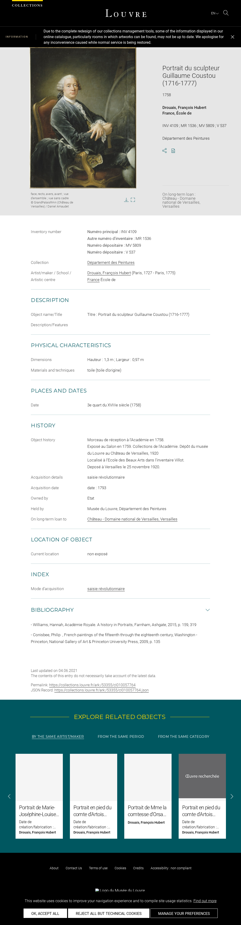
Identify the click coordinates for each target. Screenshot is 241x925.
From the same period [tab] (121, 736)
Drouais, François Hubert (184, 107)
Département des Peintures (111, 262)
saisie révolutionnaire (106, 588)
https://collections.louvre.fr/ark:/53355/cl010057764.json (101, 690)
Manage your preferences (184, 913)
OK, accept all (45, 913)
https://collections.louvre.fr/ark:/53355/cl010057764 (92, 685)
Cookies (120, 868)
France (168, 113)
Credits (138, 868)
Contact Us (74, 868)
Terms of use (98, 868)
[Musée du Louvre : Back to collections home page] (126, 13)
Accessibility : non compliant (171, 868)
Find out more (205, 901)
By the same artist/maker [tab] (58, 736)
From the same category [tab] (183, 736)
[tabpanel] (120, 796)
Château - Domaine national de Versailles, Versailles (132, 519)
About (54, 868)
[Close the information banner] (232, 37)
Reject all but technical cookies (109, 913)
